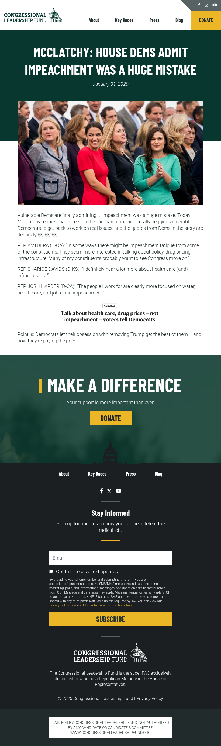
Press (154, 20)
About (94, 20)
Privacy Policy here (62, 605)
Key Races (124, 20)
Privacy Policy (149, 698)
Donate (206, 20)
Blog (179, 20)
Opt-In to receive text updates (87, 571)
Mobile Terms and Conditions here (107, 605)
